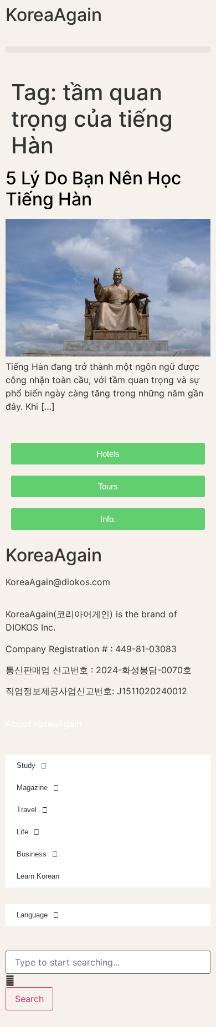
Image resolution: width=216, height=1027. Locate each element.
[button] (108, 50)
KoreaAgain (54, 14)
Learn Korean (38, 876)
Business (32, 854)
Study (26, 765)
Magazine (32, 787)
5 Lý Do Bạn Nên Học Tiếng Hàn (93, 188)
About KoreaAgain (43, 723)
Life (22, 832)
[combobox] (108, 962)
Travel (27, 810)
